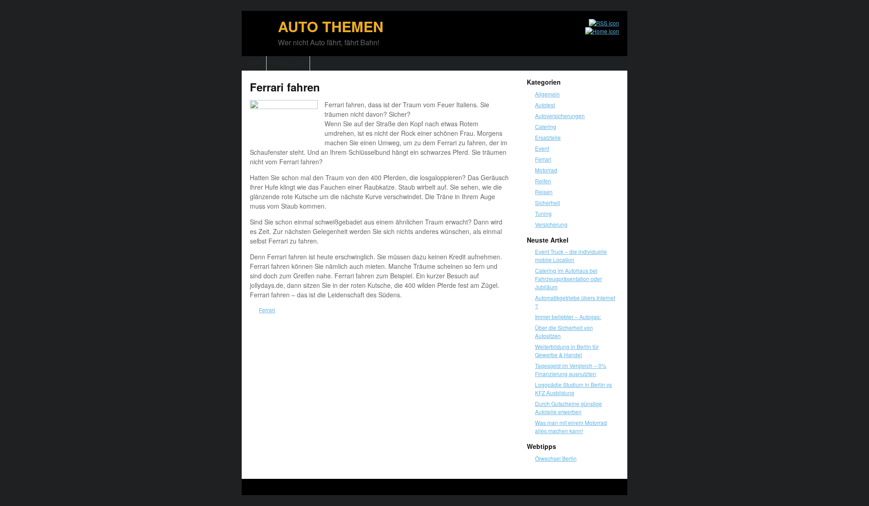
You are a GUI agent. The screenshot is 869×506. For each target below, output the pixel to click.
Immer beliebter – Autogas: (568, 316)
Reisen (544, 192)
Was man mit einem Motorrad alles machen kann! (571, 426)
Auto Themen (330, 26)
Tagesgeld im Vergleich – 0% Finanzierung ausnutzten (570, 369)
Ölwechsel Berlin (556, 458)
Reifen (543, 181)
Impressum (288, 62)
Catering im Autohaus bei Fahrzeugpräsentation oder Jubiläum (568, 279)
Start (254, 62)
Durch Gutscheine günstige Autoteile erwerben (568, 407)
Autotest (545, 105)
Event (542, 148)
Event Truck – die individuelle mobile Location (571, 255)
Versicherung (551, 224)
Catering (545, 126)
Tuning (543, 213)
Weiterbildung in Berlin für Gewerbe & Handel (567, 350)
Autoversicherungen (560, 115)
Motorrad (546, 170)
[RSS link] (600, 23)
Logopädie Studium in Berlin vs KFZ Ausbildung (573, 388)
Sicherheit (547, 202)
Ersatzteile (548, 137)
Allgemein (547, 94)
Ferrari (267, 310)
